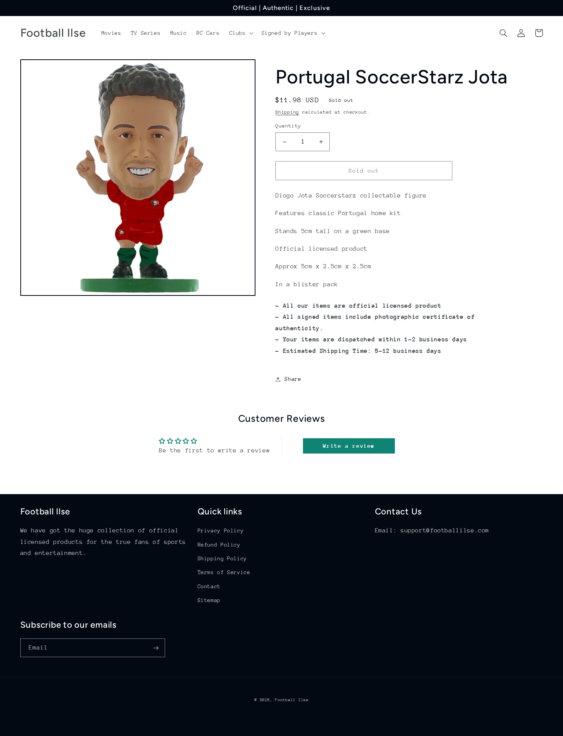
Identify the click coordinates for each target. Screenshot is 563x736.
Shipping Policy (222, 558)
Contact (209, 586)
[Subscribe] (155, 647)
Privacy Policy (221, 530)
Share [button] (293, 379)
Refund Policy (219, 545)
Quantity (288, 126)
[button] (240, 32)
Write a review (349, 445)
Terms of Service (224, 572)
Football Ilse (292, 700)
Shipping (287, 112)
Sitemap (209, 600)
